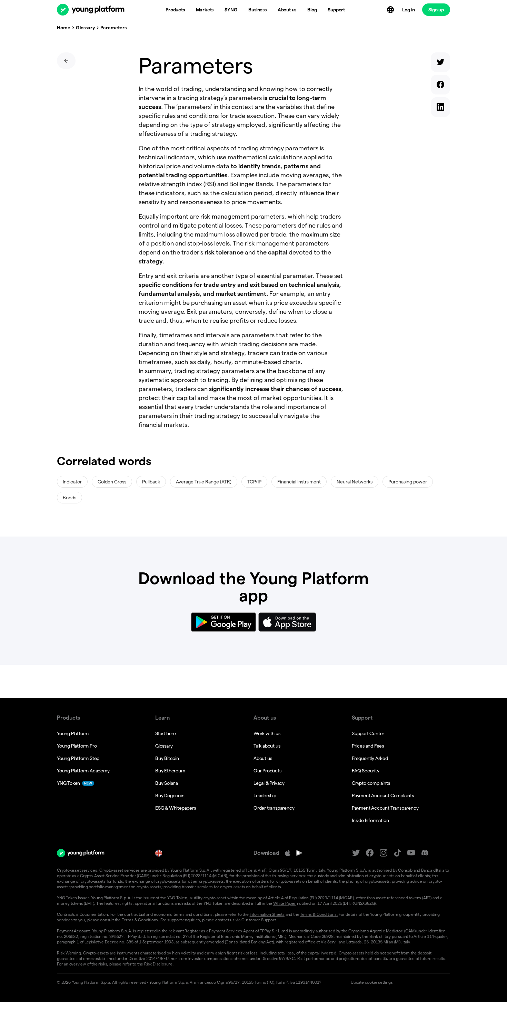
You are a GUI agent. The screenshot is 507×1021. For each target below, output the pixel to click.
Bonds (69, 497)
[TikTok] (397, 853)
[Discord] (425, 853)
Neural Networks (354, 481)
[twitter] (440, 63)
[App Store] (288, 853)
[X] (356, 853)
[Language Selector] (391, 10)
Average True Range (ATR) (203, 481)
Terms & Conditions (140, 920)
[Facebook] (370, 853)
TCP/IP (254, 481)
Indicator (72, 481)
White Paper (284, 903)
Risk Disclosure (158, 964)
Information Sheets (267, 914)
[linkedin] (440, 108)
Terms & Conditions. (319, 914)
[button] (397, 982)
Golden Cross (112, 481)
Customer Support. (259, 920)
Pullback (151, 481)
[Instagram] (383, 853)
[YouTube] (411, 853)
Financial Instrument (299, 481)
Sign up (436, 9)
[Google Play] (299, 853)
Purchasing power (407, 481)
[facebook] (440, 86)
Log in (408, 9)
